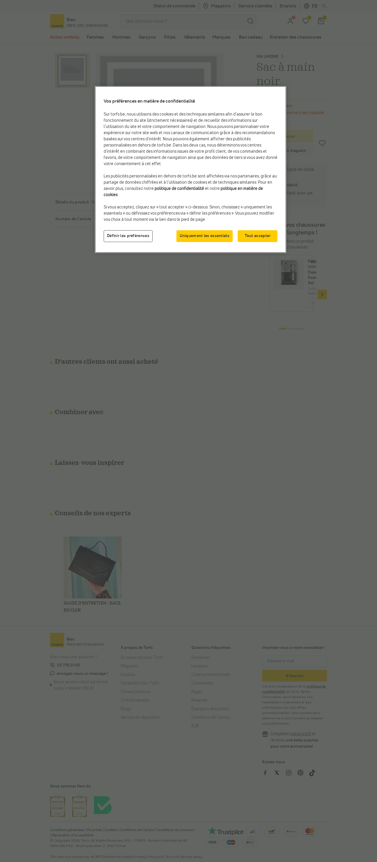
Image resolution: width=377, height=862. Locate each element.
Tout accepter (258, 236)
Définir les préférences (128, 236)
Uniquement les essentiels (205, 236)
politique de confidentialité (179, 189)
